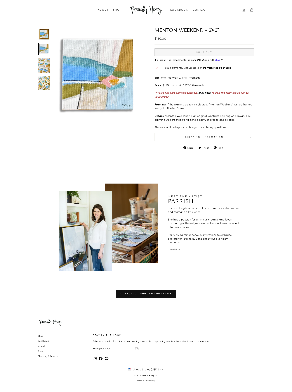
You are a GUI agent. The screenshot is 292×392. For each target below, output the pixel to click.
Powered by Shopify (146, 380)
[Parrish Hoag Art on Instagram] (95, 358)
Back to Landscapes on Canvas (148, 293)
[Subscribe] (137, 349)
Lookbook (179, 9)
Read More (175, 249)
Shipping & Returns (48, 356)
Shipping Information (204, 137)
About (103, 9)
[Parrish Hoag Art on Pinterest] (106, 358)
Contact (200, 9)
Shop (117, 9)
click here (204, 93)
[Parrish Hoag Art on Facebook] (101, 358)
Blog (40, 351)
